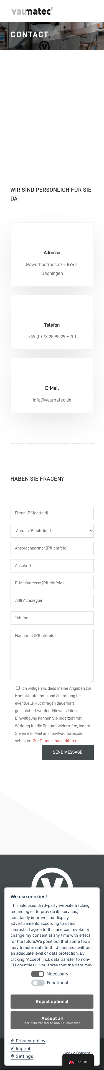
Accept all (52, 1020)
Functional (57, 982)
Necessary (58, 974)
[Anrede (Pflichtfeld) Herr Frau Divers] (52, 529)
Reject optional (52, 1001)
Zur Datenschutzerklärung (56, 741)
